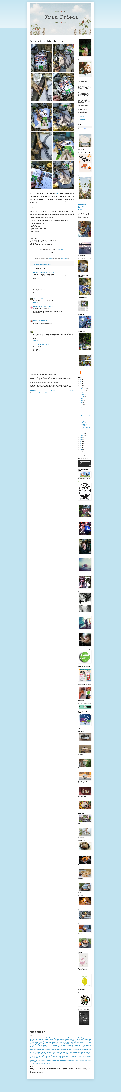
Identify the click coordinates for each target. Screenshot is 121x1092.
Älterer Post (71, 390)
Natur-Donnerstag (63, 258)
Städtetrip (40, 1060)
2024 (81, 383)
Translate (89, 128)
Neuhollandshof (88, 1060)
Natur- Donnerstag (79, 1061)
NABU (66, 1044)
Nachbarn (88, 1045)
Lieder (59, 1046)
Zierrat (89, 1053)
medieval (80, 1052)
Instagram (37, 1048)
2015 (81, 449)
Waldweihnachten (41, 1049)
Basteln (35, 263)
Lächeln (62, 1044)
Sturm (82, 1053)
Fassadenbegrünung (46, 1050)
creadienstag (43, 263)
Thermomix (88, 1046)
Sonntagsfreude (34, 1042)
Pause (38, 1056)
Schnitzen (84, 1061)
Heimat (89, 1039)
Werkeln (49, 264)
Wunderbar (51, 1039)
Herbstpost (88, 1050)
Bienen (39, 1050)
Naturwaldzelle (40, 1057)
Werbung (45, 264)
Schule (54, 1049)
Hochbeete (49, 1052)
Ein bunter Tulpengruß (86, 413)
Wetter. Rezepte (35, 1063)
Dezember (83, 388)
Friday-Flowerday (72, 1038)
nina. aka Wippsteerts (38, 272)
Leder (82, 1057)
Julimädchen (66, 1061)
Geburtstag (33, 1044)
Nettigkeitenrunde (47, 1045)
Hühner (58, 1041)
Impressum (82, 118)
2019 (81, 441)
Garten (48, 263)
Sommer (67, 1039)
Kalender (54, 1052)
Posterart (34, 1049)
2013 (81, 453)
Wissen (40, 1063)
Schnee (41, 1056)
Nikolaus (67, 1056)
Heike (34, 320)
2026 (81, 379)
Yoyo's (86, 1053)
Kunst (67, 1048)
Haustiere (69, 1049)
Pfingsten (65, 1052)
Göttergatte (73, 1042)
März (82, 406)
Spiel (44, 1046)
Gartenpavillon (54, 1050)
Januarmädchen (73, 1057)
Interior (82, 1042)
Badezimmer (78, 1056)
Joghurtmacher (61, 1061)
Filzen (58, 1056)
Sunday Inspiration (47, 1056)
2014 (81, 451)
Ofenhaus (77, 1055)
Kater (73, 1055)
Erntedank (32, 1045)
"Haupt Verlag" (61, 249)
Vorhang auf (55, 1059)
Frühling (81, 1038)
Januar (82, 435)
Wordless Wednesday (45, 1063)
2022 (81, 387)
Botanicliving (57, 1057)
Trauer (89, 1049)
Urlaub (54, 1045)
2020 (81, 439)
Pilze (84, 1046)
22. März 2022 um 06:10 (41, 331)
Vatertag (31, 1059)
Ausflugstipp (88, 1042)
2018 (81, 443)
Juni (82, 400)
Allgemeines (54, 1056)
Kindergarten (62, 1060)
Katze (39, 1053)
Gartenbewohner (66, 1041)
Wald (78, 1042)
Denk (52, 1049)
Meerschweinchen (80, 1060)
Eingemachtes (85, 1052)
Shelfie (86, 1056)
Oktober (83, 392)
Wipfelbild (75, 1052)
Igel (31, 1056)
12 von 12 (44, 1060)
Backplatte (49, 1060)
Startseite (52, 390)
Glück (53, 1046)
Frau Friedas (56, 1061)
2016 (81, 447)
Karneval (78, 1057)
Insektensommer (84, 1048)
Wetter (46, 1038)
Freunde (62, 1039)
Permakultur (37, 1052)
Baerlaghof (32, 1055)
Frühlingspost (62, 1056)
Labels (70, 1061)
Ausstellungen (51, 1057)
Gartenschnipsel (84, 407)
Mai (82, 402)
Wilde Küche (64, 1049)
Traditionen (33, 1041)
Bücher (38, 263)
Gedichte (61, 1042)
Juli (82, 398)
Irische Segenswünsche (52, 1055)
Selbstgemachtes (39, 264)
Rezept (31, 1060)
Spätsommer (85, 1049)
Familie (58, 1038)
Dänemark (52, 1061)
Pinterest (32, 1061)
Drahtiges (62, 1057)
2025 (81, 381)
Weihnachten (73, 1039)
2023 (81, 385)
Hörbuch (35, 1057)
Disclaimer (82, 116)
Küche (31, 1046)
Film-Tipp (83, 1050)
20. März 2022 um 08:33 (41, 320)
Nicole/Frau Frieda (85, 372)
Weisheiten (84, 1039)
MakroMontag (73, 1061)
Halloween (32, 1048)
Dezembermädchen (55, 1060)
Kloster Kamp (65, 1050)
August (82, 396)
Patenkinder (48, 1046)
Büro (36, 1055)
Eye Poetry (88, 1059)
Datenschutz (82, 119)
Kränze (56, 1046)
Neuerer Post (33, 390)
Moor (84, 1057)
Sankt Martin (54, 1048)
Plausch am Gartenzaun (85, 1055)
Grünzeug (54, 263)
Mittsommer (34, 1056)
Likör (76, 1060)
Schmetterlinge (73, 1056)
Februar (83, 433)
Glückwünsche (72, 1044)
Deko (44, 1044)
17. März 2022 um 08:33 (49, 272)
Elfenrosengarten (37, 306)
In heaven (71, 1045)
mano (34, 331)
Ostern (41, 1044)
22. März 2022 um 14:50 (43, 344)
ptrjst (82, 373)
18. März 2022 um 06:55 (47, 306)
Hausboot (36, 1059)
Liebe (40, 1042)
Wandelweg (43, 1052)
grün (51, 263)
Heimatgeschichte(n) (78, 1046)
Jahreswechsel (43, 1048)
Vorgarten (78, 1048)
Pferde (80, 1059)
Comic (49, 1061)
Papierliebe (46, 1057)
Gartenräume (54, 1042)
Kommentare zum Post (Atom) (42, 392)
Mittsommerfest (61, 1055)
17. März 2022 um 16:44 (42, 298)
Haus (37, 1045)
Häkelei (74, 1048)
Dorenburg (78, 1050)
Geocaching (66, 1057)
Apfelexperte (47, 1049)
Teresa (35, 298)
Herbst (63, 1038)
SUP (35, 1061)
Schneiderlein (65, 1046)
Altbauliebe (84, 1059)
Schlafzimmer (72, 1050)
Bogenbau (45, 1061)
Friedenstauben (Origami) (84, 425)
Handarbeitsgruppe (42, 1055)
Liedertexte (70, 1046)
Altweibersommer (80, 1044)
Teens (78, 1039)
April (82, 404)
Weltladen (59, 1049)
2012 (81, 455)
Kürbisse (74, 1049)
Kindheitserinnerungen (69, 1060)
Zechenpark (42, 1061)
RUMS (83, 1056)
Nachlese (68, 263)
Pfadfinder (49, 1048)
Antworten (35, 281)
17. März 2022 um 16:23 (43, 286)
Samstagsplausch (50, 1041)
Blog (37, 1044)
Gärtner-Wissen (60, 1045)
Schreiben (35, 1060)
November (83, 390)
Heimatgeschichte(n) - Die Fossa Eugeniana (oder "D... (86, 429)
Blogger (63, 1076)
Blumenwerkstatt (61, 1048)
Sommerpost (79, 1049)
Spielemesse (49, 1059)
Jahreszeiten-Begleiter (42, 1059)
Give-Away (70, 1052)
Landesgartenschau (72, 1059)
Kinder (58, 263)
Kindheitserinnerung (38, 1046)
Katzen (67, 1045)
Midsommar (59, 1052)
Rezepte (67, 1042)
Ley (90, 1052)
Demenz (70, 1048)
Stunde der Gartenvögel (62, 1059)
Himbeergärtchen (34, 1053)
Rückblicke (67, 1053)
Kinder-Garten (62, 263)
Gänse (60, 1050)
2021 (81, 437)
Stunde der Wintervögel (75, 1053)
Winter (46, 1039)
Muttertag (32, 1052)
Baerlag (43, 1053)
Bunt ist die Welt (79, 1045)
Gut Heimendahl (49, 1053)
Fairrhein (37, 1061)
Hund (44, 1042)
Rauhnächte (61, 1053)
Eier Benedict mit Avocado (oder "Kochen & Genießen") (84, 420)
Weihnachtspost (33, 1050)
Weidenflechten (68, 1055)
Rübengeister (88, 1057)
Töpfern (89, 1056)
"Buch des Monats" (41, 258)
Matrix (77, 1059)
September (83, 394)
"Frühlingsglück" (50, 258)
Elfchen (31, 1057)
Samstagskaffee (86, 1041)
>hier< (57, 193)
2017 (81, 445)
